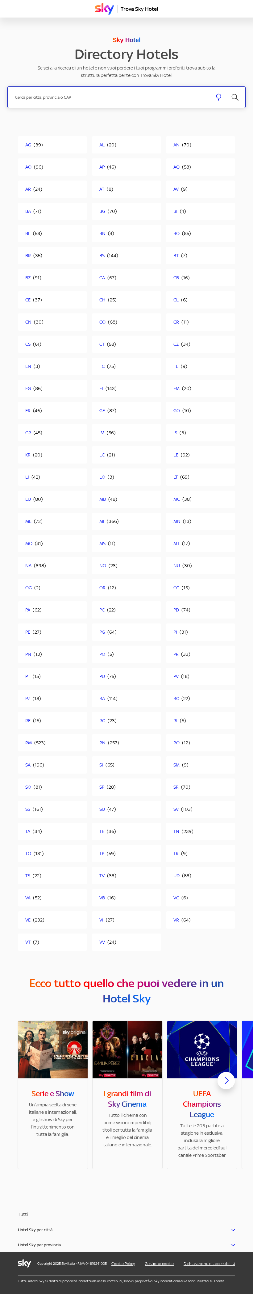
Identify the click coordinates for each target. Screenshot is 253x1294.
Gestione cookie (159, 1263)
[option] (53, 1095)
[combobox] (110, 97)
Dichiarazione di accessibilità (209, 1263)
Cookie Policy (123, 1263)
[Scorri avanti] (226, 1085)
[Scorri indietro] (27, 1084)
